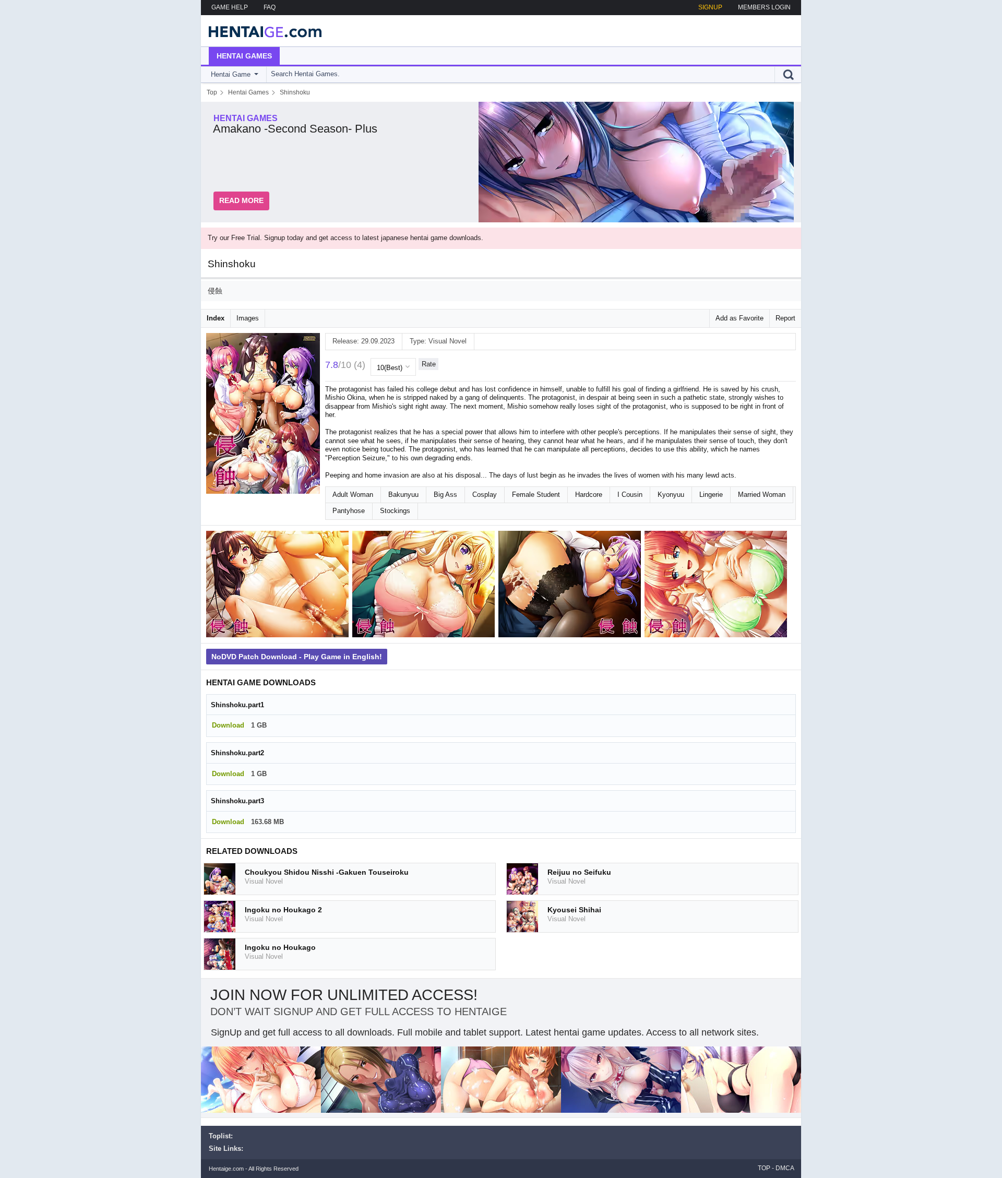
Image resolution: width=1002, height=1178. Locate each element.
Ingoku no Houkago (280, 947)
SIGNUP (710, 7)
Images (247, 318)
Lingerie (711, 494)
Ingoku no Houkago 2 (283, 910)
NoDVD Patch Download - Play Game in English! (296, 656)
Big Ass (445, 494)
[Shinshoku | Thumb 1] (279, 586)
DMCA (785, 1168)
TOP (764, 1168)
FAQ (270, 7)
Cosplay (484, 494)
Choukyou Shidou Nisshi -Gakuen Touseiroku (327, 872)
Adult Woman (352, 494)
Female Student (536, 494)
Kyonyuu (671, 494)
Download (228, 725)
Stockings (395, 511)
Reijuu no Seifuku (579, 872)
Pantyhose (348, 511)
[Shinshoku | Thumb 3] (571, 586)
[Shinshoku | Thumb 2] (425, 586)
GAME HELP (229, 7)
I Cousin (629, 494)
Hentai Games (244, 56)
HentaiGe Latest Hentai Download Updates (262, 30)
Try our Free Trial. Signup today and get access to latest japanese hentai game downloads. (345, 238)
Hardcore (588, 494)
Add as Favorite (739, 318)
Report (785, 318)
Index (215, 318)
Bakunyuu (403, 494)
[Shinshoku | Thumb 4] (718, 586)
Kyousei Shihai (574, 910)
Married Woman (761, 494)
